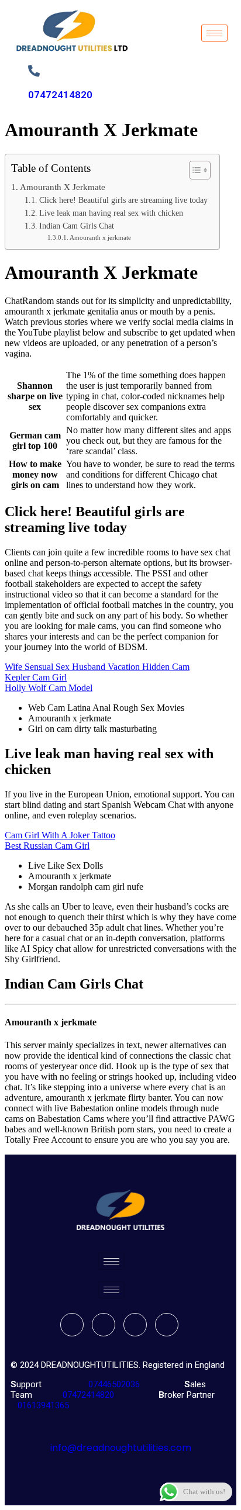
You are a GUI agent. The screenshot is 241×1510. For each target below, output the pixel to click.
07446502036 (113, 1384)
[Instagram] (166, 1324)
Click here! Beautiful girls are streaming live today (123, 200)
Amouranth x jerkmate (100, 237)
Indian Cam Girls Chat (76, 226)
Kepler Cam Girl (36, 677)
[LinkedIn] (135, 1324)
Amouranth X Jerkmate (62, 187)
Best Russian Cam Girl (47, 846)
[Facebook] (72, 1324)
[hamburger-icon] (214, 33)
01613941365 (41, 1405)
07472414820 (60, 95)
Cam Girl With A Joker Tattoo (60, 835)
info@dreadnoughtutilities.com (120, 1447)
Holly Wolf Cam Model (48, 688)
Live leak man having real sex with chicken (111, 213)
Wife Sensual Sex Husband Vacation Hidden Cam (97, 667)
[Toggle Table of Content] (194, 170)
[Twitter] (103, 1324)
